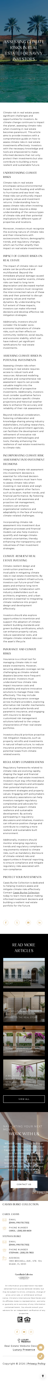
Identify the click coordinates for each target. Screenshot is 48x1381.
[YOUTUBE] (24, 1331)
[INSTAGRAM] (31, 1331)
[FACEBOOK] (17, 1331)
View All (24, 1099)
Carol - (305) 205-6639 (20, 1230)
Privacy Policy (36, 1363)
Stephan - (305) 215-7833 (21, 1252)
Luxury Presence (24, 1349)
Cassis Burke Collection (26, 892)
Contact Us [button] (24, 1184)
